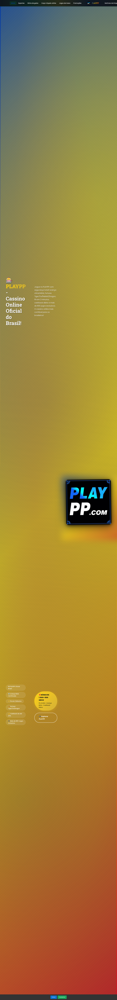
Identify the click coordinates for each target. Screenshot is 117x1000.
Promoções (77, 3)
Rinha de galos (33, 3)
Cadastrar (62, 997)
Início (13, 3)
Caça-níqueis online (48, 3)
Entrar (53, 997)
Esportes (21, 3)
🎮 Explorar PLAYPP (43, 717)
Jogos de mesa (64, 3)
